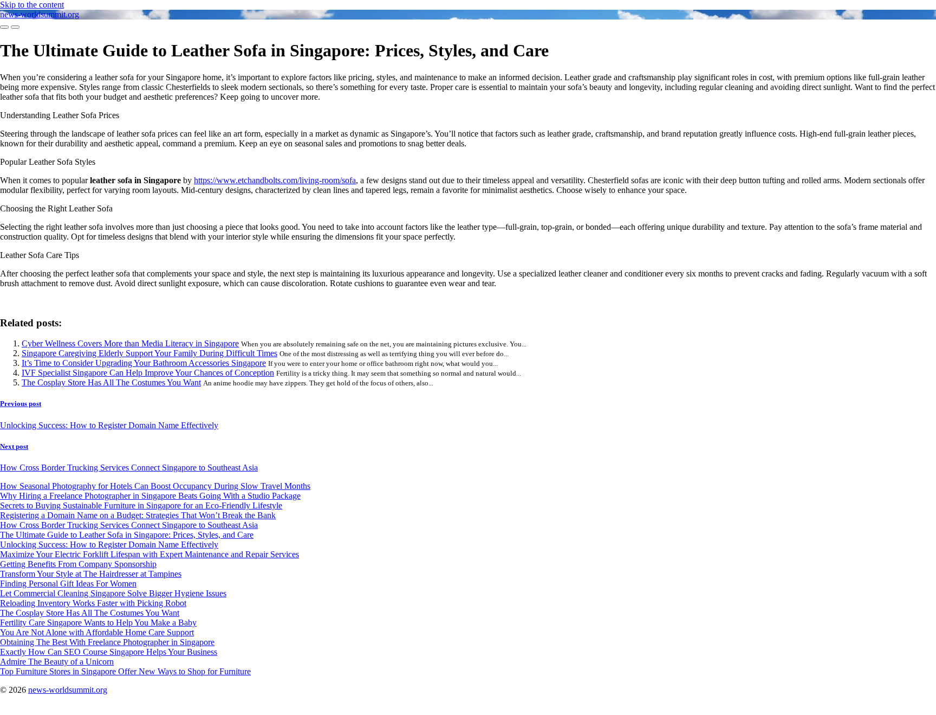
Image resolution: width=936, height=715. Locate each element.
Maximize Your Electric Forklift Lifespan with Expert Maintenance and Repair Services (149, 554)
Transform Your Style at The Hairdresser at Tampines (90, 573)
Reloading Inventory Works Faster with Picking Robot (93, 603)
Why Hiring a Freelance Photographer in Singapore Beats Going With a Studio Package (150, 495)
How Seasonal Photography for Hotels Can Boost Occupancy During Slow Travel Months (155, 486)
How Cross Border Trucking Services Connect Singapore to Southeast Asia (129, 525)
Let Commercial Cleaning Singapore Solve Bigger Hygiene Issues (113, 593)
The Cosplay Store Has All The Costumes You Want (111, 382)
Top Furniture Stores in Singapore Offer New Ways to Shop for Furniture (125, 671)
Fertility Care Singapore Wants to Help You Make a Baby (98, 622)
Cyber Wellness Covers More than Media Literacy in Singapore (130, 343)
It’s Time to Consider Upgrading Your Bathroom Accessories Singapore (144, 363)
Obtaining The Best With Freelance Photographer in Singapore (107, 642)
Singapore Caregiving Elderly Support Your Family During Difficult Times (149, 353)
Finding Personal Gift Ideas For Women (68, 583)
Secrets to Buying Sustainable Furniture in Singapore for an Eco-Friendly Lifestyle (141, 505)
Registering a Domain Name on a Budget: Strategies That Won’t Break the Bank (138, 515)
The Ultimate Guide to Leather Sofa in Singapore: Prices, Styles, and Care (126, 534)
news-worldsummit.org (39, 14)
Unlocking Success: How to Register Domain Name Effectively (109, 544)
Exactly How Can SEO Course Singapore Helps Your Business (108, 651)
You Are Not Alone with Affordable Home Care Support (97, 632)
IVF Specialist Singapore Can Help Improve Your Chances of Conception (148, 372)
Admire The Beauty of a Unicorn (57, 661)
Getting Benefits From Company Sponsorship (78, 564)
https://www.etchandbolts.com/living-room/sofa (275, 180)
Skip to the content (32, 4)
